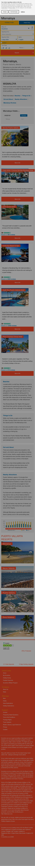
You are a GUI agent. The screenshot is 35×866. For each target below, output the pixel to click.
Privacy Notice (12, 7)
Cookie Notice (4, 7)
